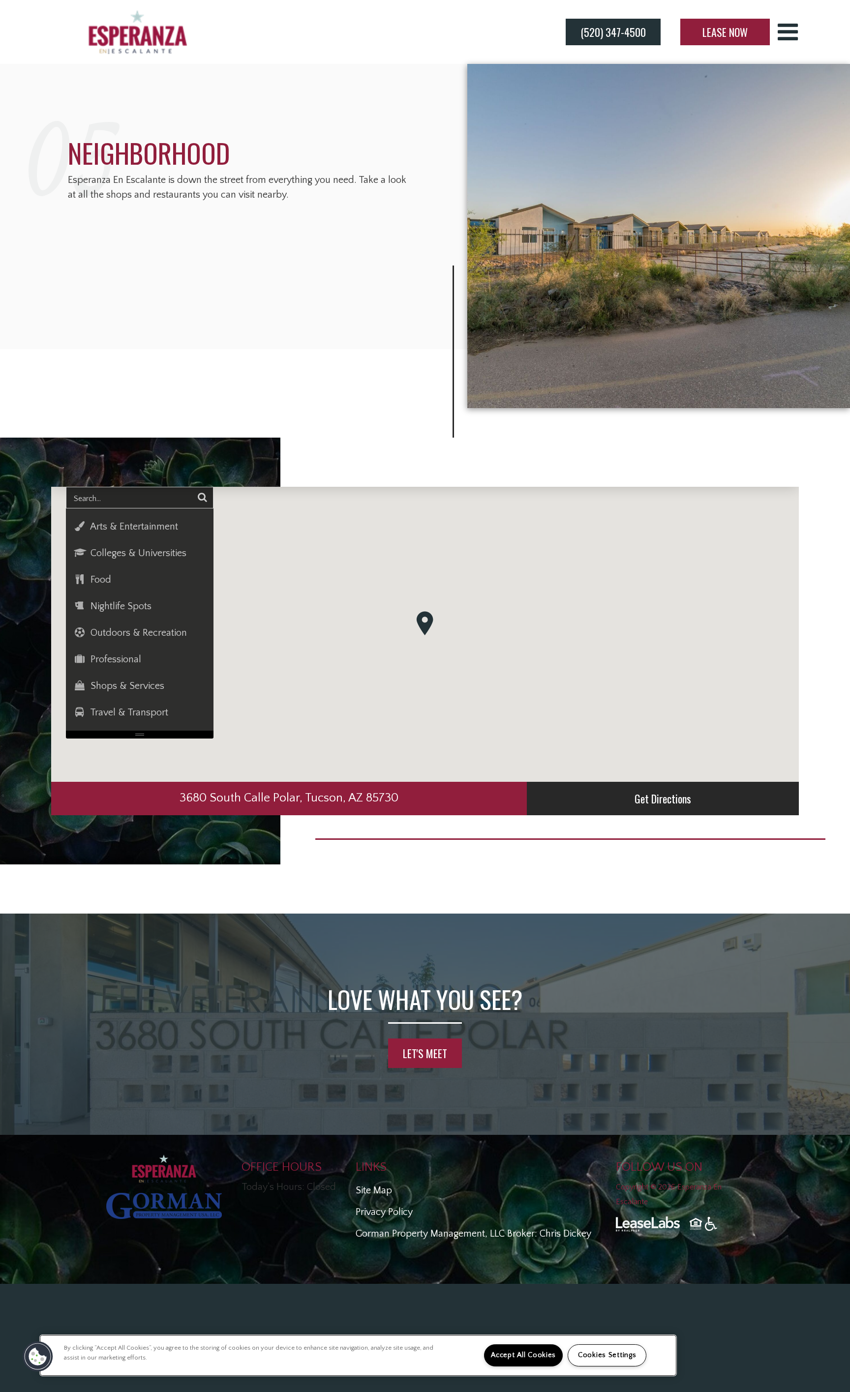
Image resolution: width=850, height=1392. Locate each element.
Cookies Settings (607, 1355)
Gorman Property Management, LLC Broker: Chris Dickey (473, 1233)
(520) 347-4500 (613, 32)
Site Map (374, 1190)
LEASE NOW (725, 32)
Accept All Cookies (523, 1355)
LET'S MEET (425, 1053)
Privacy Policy (384, 1212)
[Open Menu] (788, 32)
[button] (424, 623)
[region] (358, 1355)
